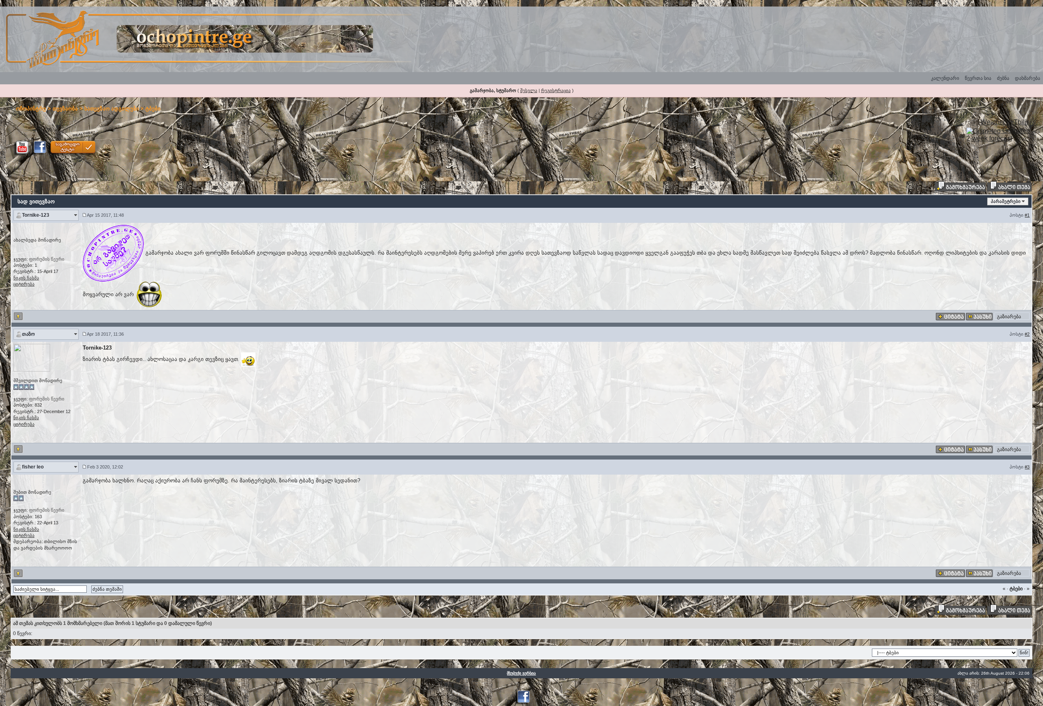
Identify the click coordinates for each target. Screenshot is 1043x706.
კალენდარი (945, 78)
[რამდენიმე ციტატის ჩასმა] (950, 316)
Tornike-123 (35, 215)
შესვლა (528, 90)
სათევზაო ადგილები (111, 109)
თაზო (28, 334)
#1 (1027, 215)
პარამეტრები (1006, 201)
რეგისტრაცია (556, 90)
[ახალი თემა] (1009, 186)
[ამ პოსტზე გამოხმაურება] (979, 316)
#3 (1027, 466)
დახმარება (1027, 78)
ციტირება (24, 284)
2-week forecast (989, 138)
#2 (1027, 334)
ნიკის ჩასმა (26, 277)
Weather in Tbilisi (1006, 122)
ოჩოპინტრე (31, 109)
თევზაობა (65, 109)
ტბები (153, 109)
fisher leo (33, 467)
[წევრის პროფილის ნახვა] (31, 357)
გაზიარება (1009, 316)
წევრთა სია (978, 78)
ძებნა (1003, 78)
